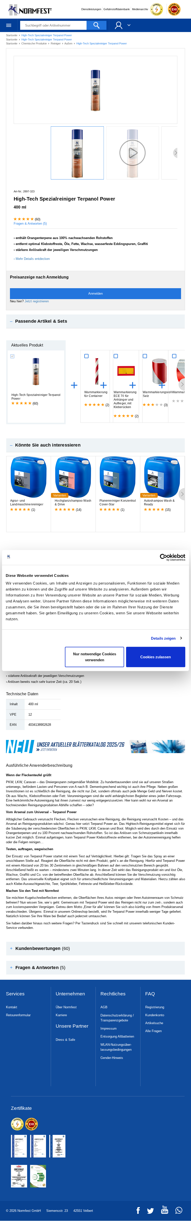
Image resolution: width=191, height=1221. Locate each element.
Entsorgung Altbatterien (117, 1036)
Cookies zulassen (155, 657)
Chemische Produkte (34, 43)
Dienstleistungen (91, 9)
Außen (68, 43)
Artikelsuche (154, 1023)
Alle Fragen (153, 1031)
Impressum (108, 1028)
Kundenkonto (154, 1015)
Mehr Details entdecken (33, 259)
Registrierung (154, 1007)
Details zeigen (163, 638)
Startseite (12, 35)
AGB (103, 1007)
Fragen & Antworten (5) (30, 223)
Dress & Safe (65, 1040)
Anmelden (95, 293)
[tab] (95, 321)
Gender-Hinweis (111, 1058)
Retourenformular (18, 1015)
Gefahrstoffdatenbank (116, 9)
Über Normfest (66, 1007)
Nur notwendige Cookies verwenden (94, 657)
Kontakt (11, 1007)
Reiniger (56, 43)
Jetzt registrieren (37, 301)
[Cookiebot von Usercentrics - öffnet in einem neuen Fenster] (163, 557)
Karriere (61, 1015)
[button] (95, 321)
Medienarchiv (140, 9)
